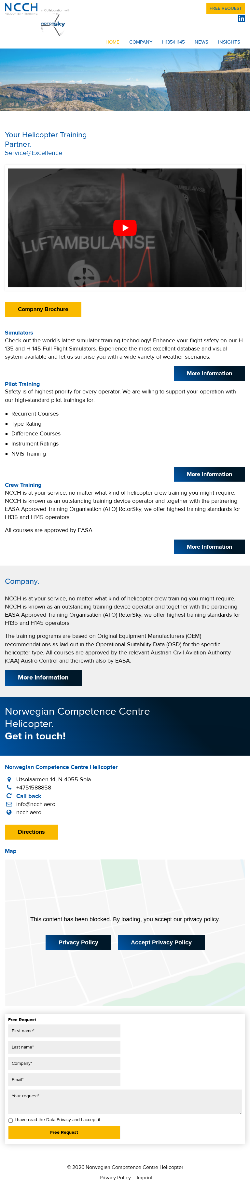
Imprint (145, 1177)
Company (140, 42)
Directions (31, 832)
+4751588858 (33, 787)
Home (112, 42)
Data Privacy (58, 1120)
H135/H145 (173, 42)
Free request (226, 8)
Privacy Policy (78, 942)
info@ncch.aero (35, 804)
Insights (229, 42)
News (201, 42)
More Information (209, 373)
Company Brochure (43, 309)
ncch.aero (28, 812)
